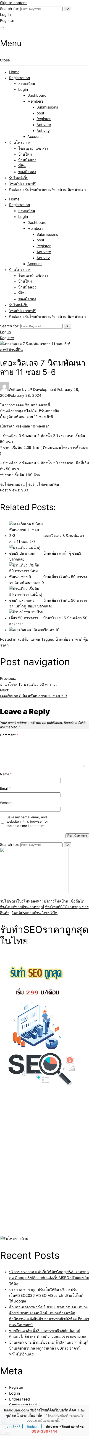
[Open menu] (2, 27)
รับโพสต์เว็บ (18, 177)
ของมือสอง (27, 171)
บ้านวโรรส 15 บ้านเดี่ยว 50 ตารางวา (30, 681)
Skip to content (13, 2)
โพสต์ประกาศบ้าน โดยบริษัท (35, 912)
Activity (43, 130)
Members (35, 101)
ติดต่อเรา (33, 1426)
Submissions (47, 107)
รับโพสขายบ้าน (13, 484)
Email (5, 788)
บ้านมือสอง (27, 160)
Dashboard (37, 95)
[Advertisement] (28, 1165)
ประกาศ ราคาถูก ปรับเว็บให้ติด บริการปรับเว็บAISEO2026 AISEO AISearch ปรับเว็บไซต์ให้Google (46, 1295)
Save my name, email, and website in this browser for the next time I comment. (27, 821)
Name (6, 774)
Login (23, 89)
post (40, 113)
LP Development (42, 389)
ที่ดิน (22, 166)
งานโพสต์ (14, 1426)
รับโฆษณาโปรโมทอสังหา (21, 901)
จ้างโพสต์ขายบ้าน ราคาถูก (21, 907)
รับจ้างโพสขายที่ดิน (43, 484)
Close (5, 60)
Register (7, 20)
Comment (9, 735)
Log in (5, 14)
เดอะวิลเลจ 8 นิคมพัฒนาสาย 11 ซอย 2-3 (33, 693)
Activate (44, 124)
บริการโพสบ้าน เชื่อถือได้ (64, 901)
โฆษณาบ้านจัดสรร (33, 148)
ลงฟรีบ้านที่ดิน (11, 349)
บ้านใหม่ (25, 154)
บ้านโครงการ (20, 142)
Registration (19, 78)
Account (34, 136)
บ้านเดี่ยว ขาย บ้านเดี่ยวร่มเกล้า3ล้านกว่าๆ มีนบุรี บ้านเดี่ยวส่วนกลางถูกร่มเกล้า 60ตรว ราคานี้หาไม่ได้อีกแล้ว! (48, 1348)
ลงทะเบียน (26, 83)
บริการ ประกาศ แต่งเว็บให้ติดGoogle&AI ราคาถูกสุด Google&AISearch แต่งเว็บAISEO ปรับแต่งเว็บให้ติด (49, 1277)
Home (14, 72)
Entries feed (19, 1399)
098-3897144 (44, 1431)
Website (6, 803)
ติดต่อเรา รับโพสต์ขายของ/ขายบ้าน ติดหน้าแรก (47, 189)
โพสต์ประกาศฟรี (22, 183)
